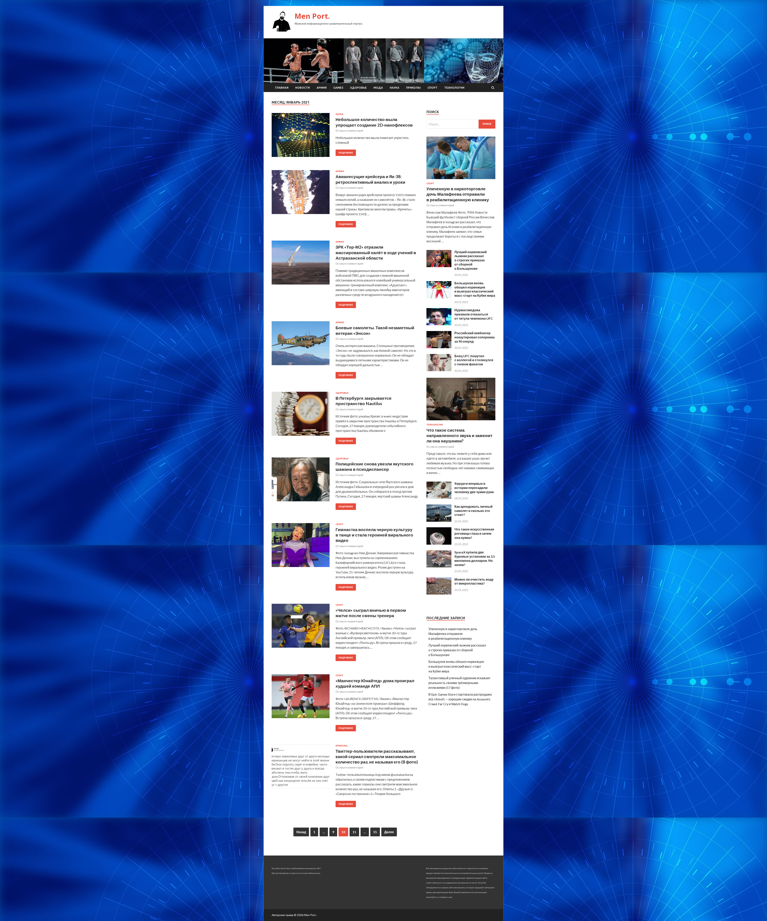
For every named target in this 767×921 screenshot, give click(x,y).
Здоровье (358, 87)
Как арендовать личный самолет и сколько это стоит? (473, 511)
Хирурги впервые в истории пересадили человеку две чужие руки (474, 488)
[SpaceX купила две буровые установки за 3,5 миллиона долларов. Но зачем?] (438, 566)
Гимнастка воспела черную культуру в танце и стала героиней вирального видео (374, 535)
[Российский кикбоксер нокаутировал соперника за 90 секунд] (438, 347)
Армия (322, 87)
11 (354, 832)
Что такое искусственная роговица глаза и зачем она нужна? (474, 533)
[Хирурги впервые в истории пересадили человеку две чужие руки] (438, 497)
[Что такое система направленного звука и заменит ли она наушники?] (460, 421)
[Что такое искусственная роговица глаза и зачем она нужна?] (438, 543)
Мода (378, 87)
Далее (389, 832)
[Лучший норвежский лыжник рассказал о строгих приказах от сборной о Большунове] (438, 266)
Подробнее (346, 153)
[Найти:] (460, 124)
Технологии (454, 87)
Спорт (432, 87)
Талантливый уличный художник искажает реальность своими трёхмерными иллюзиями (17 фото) (459, 682)
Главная (281, 87)
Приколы (413, 87)
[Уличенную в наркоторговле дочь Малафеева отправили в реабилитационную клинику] (460, 180)
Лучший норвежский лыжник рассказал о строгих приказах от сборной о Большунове (470, 260)
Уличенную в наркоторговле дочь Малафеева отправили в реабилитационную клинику (457, 194)
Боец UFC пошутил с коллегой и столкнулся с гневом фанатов (473, 360)
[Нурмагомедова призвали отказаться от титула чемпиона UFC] (438, 324)
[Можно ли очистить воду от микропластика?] (438, 593)
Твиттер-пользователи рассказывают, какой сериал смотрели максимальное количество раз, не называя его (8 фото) (377, 756)
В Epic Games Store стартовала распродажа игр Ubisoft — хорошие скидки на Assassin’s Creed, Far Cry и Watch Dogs (460, 699)
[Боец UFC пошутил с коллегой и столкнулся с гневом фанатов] (438, 370)
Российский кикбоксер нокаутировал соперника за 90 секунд (474, 337)
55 (375, 832)
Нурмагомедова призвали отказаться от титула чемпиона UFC (473, 314)
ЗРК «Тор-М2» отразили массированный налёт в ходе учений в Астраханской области (376, 252)
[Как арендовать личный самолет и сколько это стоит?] (438, 520)
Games (338, 87)
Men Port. (312, 16)
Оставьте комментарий (349, 130)
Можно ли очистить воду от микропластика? (474, 581)
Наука (394, 87)
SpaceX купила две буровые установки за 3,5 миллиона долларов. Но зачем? (474, 558)
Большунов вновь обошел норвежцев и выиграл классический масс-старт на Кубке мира (474, 289)
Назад (301, 832)
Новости (302, 87)
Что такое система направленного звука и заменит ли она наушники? (459, 435)
